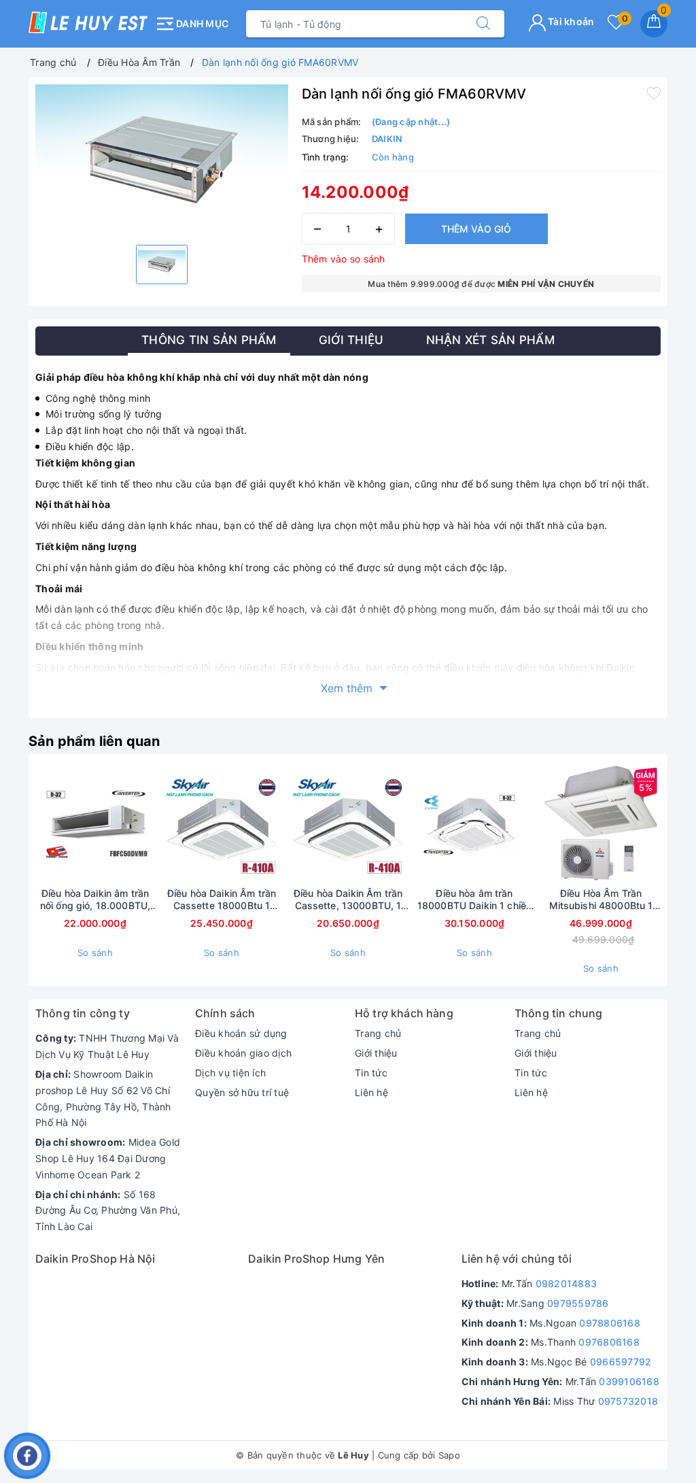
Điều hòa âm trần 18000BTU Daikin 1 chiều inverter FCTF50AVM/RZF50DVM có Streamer (474, 899)
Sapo (449, 1455)
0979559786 (578, 1303)
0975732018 (628, 1401)
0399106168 (629, 1381)
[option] (161, 159)
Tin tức (371, 1072)
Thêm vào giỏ (476, 229)
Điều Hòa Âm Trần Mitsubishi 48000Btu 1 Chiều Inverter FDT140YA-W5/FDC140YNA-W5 (601, 899)
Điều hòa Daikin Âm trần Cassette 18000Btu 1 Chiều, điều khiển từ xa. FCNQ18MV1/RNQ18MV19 (221, 899)
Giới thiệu (376, 1053)
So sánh (95, 952)
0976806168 (609, 1342)
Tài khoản (570, 21)
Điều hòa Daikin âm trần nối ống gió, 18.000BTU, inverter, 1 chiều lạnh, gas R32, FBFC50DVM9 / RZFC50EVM (95, 899)
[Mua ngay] (410, 824)
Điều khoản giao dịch (243, 1053)
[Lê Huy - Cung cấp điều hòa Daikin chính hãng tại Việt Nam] (88, 22)
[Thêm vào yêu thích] (654, 92)
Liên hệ (371, 1092)
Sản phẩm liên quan (94, 741)
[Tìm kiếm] (483, 23)
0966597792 (621, 1361)
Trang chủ (378, 1033)
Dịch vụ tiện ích (230, 1072)
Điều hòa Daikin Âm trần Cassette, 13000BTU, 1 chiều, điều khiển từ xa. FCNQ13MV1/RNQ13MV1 (348, 899)
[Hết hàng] (157, 824)
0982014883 (566, 1283)
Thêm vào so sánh (343, 259)
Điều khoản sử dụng (241, 1033)
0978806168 (609, 1323)
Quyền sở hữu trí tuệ (242, 1092)
